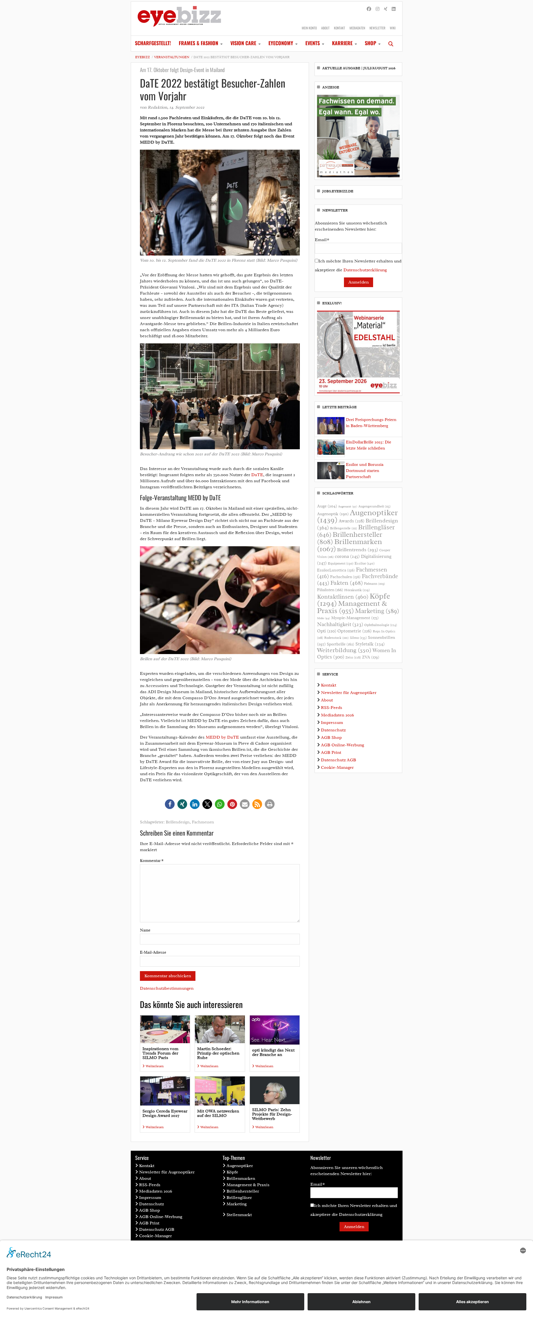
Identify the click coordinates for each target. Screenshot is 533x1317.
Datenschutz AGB (338, 760)
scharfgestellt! (153, 43)
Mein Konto (309, 27)
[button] (170, 804)
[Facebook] (369, 9)
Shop (370, 43)
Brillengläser (239, 1197)
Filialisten (330, 589)
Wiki (393, 27)
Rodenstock (336, 638)
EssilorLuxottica (336, 570)
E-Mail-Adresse (153, 952)
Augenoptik (333, 514)
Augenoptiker (357, 516)
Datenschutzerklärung (365, 270)
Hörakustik (357, 590)
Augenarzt (347, 506)
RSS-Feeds (331, 707)
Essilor (364, 563)
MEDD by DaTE (222, 737)
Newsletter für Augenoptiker (348, 692)
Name (145, 930)
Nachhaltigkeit (340, 624)
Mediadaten (357, 27)
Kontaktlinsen (342, 596)
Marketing (377, 611)
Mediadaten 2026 (337, 715)
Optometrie (354, 631)
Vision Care (243, 43)
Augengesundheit (374, 506)
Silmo (358, 637)
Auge (327, 506)
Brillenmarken (349, 545)
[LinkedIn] (394, 9)
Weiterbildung (344, 650)
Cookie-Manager (337, 767)
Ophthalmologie (380, 625)
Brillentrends (357, 549)
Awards (351, 521)
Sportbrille (340, 644)
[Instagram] (377, 9)
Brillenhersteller (243, 1191)
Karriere (342, 43)
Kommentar (152, 860)
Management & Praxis (352, 607)
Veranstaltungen (171, 57)
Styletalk (370, 644)
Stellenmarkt (239, 1215)
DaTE (257, 475)
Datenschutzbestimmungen (166, 988)
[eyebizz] (179, 18)
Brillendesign (178, 822)
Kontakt (339, 27)
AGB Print (331, 752)
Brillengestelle (343, 528)
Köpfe (232, 1172)
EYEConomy (280, 43)
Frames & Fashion (198, 43)
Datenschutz (333, 730)
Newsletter (377, 27)
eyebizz (142, 57)
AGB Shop (331, 737)
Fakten (346, 582)
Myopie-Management (355, 617)
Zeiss (353, 657)
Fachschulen (345, 576)
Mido (323, 618)
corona (347, 556)
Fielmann (374, 584)
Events (312, 43)
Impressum (332, 722)
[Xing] (385, 9)
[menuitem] (153, 43)
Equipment (340, 563)
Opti (326, 631)
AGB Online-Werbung (342, 745)
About (325, 27)
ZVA (370, 657)
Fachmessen (203, 822)
